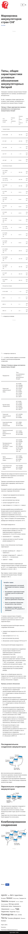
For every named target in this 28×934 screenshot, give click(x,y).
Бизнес (9, 898)
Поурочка (12, 911)
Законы (4, 901)
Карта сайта (4, 924)
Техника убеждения (14, 918)
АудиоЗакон (18, 895)
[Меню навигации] (22, 5)
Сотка (20, 914)
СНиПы (15, 914)
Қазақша (3, 920)
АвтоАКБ (3, 25)
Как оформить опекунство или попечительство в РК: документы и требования (14, 609)
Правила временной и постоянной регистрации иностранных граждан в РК (14, 587)
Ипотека (17, 901)
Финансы (23, 918)
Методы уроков (14, 904)
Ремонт (18, 911)
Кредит (21, 901)
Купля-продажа (4, 904)
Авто (7, 884)
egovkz (4, 895)
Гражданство (22, 898)
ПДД (17, 909)
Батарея (3, 898)
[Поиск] (25, 4)
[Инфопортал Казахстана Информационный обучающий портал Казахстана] (5, 5)
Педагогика (5, 911)
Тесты (4, 918)
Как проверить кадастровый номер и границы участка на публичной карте (14, 593)
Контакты (3, 927)
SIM (8, 895)
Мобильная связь (6, 906)
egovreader (12, 932)
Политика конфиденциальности (9, 929)
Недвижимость (17, 906)
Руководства (7, 914)
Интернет (12, 901)
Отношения (12, 909)
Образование (5, 909)
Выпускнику (16, 898)
